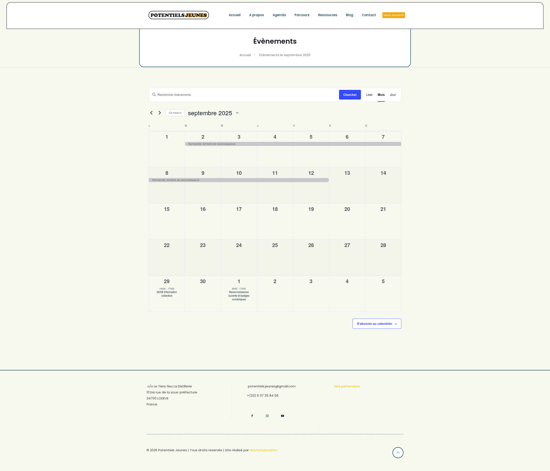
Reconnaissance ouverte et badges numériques (238, 295)
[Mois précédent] (151, 112)
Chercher (350, 94)
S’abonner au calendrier (374, 323)
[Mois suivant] (159, 112)
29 (167, 281)
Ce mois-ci (175, 112)
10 (239, 172)
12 (311, 172)
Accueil (245, 55)
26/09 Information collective (167, 293)
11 (275, 172)
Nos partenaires (347, 386)
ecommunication (263, 450)
